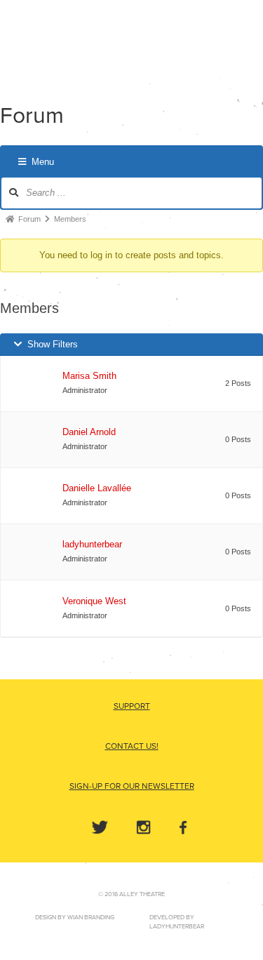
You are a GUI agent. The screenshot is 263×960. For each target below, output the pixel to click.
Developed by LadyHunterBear (176, 922)
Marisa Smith (89, 376)
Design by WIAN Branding (74, 917)
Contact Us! (132, 746)
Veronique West (94, 601)
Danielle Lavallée (96, 488)
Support (132, 706)
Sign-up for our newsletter (131, 786)
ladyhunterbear (92, 544)
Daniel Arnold (89, 432)
